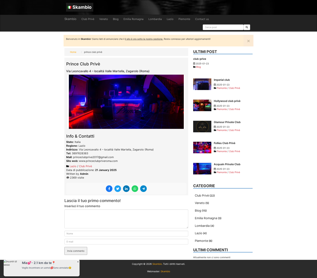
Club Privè (87, 19)
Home (73, 52)
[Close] (78, 261)
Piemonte (184, 19)
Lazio (170, 19)
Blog (116, 19)
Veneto (103, 19)
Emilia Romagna (133, 19)
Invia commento (75, 250)
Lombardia (155, 19)
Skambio (82, 7)
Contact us (202, 19)
